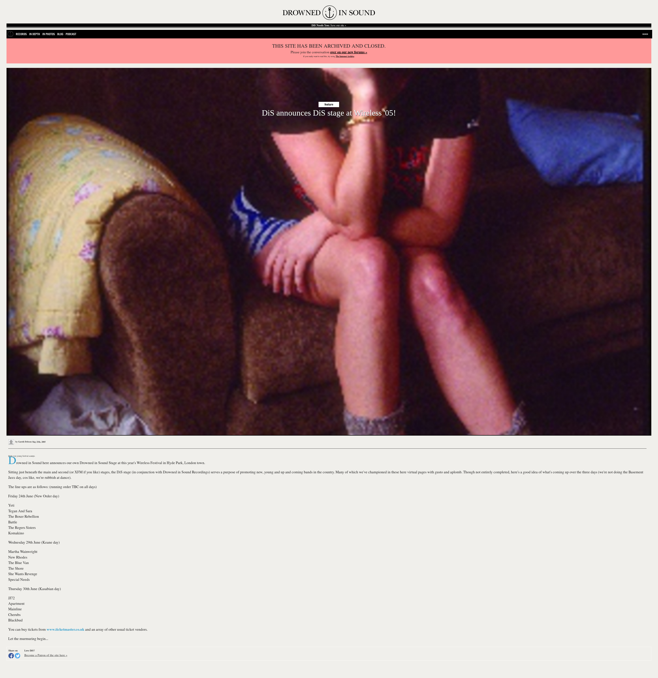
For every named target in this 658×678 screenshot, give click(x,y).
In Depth (34, 34)
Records (21, 34)
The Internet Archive (345, 56)
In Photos (48, 34)
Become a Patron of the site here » (45, 655)
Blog (60, 34)
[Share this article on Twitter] (17, 655)
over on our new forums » (348, 52)
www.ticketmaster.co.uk (65, 629)
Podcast (71, 34)
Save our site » (329, 25)
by (23, 441)
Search (645, 34)
